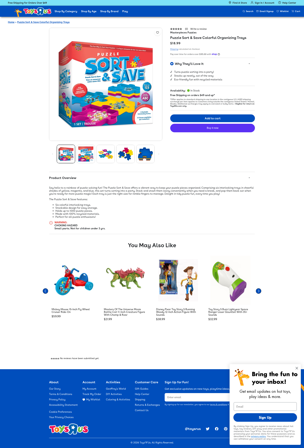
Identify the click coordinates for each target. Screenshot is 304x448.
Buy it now (212, 128)
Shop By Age (88, 11)
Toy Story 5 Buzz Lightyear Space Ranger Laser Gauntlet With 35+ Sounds (228, 312)
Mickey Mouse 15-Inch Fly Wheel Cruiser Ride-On (71, 311)
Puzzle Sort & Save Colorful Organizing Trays (43, 22)
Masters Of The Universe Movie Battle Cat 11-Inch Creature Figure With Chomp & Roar (124, 312)
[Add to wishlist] (157, 32)
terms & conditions (218, 404)
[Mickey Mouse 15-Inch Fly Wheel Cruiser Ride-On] (73, 280)
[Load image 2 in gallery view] (86, 154)
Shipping (174, 49)
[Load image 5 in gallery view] (145, 154)
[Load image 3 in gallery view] (106, 154)
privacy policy (258, 436)
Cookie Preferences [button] (60, 411)
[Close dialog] (297, 368)
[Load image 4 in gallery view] (125, 154)
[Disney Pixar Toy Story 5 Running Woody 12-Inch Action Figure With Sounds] (178, 280)
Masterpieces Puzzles (183, 32)
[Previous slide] (45, 291)
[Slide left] (52, 153)
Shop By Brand (109, 11)
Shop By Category (66, 11)
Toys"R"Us (145, 442)
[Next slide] (258, 291)
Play (125, 11)
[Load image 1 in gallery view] (66, 154)
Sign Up (265, 417)
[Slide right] (158, 153)
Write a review (198, 29)
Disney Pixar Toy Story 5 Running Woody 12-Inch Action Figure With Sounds (176, 312)
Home (11, 22)
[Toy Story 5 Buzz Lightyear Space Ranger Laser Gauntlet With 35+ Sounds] (230, 280)
